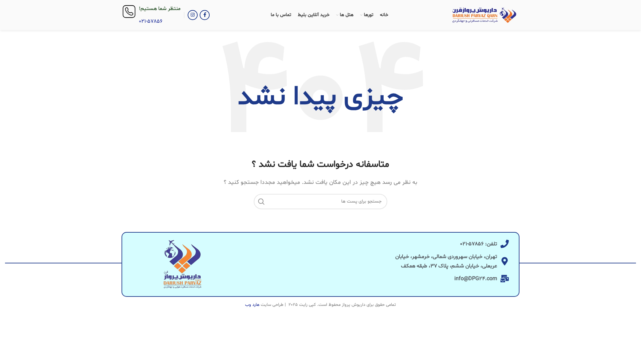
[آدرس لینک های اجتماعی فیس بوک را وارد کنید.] (205, 15)
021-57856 (151, 21)
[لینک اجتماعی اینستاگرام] (193, 15)
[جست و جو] (261, 201)
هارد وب (252, 305)
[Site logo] (484, 15)
